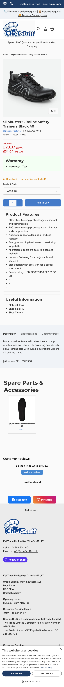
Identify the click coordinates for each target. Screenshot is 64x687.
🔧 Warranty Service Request (20, 11)
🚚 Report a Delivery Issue (32, 15)
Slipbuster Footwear (12, 131)
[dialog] (32, 666)
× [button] (60, 649)
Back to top (30, 510)
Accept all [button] (16, 673)
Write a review (32, 472)
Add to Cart (43, 202)
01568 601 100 (20, 547)
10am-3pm (55, 3)
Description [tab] (9, 333)
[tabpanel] (32, 347)
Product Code (10, 184)
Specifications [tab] (29, 333)
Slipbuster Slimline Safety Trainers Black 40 (29, 55)
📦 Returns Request (49, 11)
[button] (52, 29)
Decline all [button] (47, 673)
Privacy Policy (46, 667)
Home (5, 55)
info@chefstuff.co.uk (26, 551)
